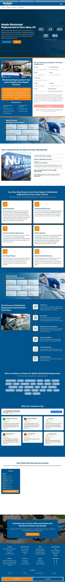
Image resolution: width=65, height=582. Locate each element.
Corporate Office (40, 549)
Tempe (49, 390)
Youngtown (36, 393)
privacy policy (54, 100)
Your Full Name (37, 77)
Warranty (55, 553)
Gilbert (33, 383)
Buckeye (40, 380)
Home (3, 7)
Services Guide (24, 549)
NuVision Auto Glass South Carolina (9, 564)
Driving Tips (25, 552)
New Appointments (40, 550)
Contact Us (40, 560)
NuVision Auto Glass (8, 210)
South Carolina (39, 573)
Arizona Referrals (40, 562)
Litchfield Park (13, 387)
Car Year (35, 88)
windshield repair (22, 212)
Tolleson (56, 390)
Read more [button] (5, 428)
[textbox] (40, 85)
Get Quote (17, 579)
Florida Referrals (40, 564)
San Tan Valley (10, 390)
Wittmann (28, 393)
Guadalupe (56, 383)
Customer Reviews (9, 553)
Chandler (8, 383)
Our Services (10, 550)
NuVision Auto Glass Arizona (9, 560)
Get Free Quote (7, 41)
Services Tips (25, 550)
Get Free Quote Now (32, 534)
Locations (8, 7)
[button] (1, 431)
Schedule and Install (40, 553)
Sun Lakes (34, 390)
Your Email (36, 67)
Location (51, 72)
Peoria (37, 387)
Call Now (48, 579)
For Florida (24, 562)
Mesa (21, 387)
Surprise (43, 390)
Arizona (14, 7)
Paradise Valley (29, 387)
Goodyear (47, 383)
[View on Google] (4, 419)
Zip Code (36, 72)
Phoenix (44, 387)
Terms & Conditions (55, 550)
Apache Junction (11, 380)
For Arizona (25, 560)
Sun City (27, 390)
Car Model (51, 83)
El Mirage (16, 383)
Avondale (20, 380)
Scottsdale (19, 390)
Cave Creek (55, 380)
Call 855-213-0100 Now (10, 491)
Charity (55, 549)
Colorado (53, 573)
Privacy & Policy (55, 552)
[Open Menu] (61, 4)
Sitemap (55, 555)
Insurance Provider (52, 88)
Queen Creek (52, 387)
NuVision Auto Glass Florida (9, 562)
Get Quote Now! (49, 106)
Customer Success (40, 552)
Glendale (40, 383)
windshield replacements (56, 210)
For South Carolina (24, 564)
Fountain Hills (25, 383)
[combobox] (41, 85)
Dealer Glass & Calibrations (9, 549)
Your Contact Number (53, 67)
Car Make (36, 83)
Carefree (47, 380)
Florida (24, 573)
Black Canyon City (30, 380)
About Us (9, 552)
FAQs (25, 553)
